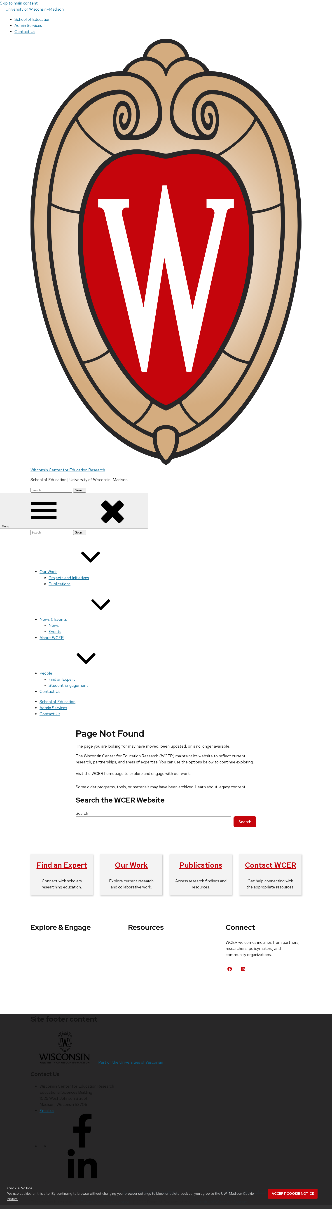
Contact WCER (270, 865)
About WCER (52, 637)
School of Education (32, 19)
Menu (6, 526)
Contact (238, 985)
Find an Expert (62, 679)
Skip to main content (19, 3)
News (54, 625)
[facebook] (82, 1146)
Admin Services (28, 25)
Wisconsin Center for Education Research (67, 469)
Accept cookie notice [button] (293, 1193)
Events (55, 631)
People (46, 673)
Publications (59, 583)
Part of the (130, 1062)
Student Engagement (68, 685)
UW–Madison (34, 9)
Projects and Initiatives (69, 577)
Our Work (48, 571)
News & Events (53, 619)
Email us (47, 1110)
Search (82, 813)
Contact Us (24, 31)
